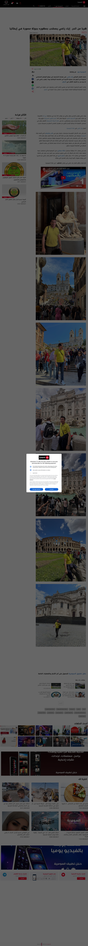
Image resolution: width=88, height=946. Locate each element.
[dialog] (44, 473)
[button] (44, 473)
